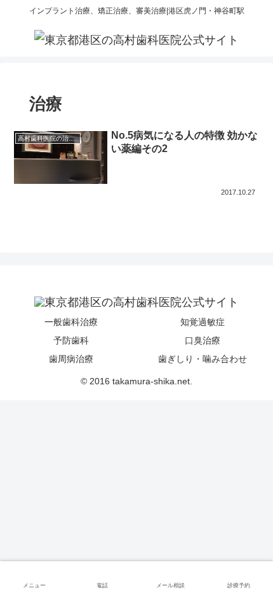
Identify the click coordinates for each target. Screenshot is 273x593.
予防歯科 (71, 340)
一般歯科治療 (71, 322)
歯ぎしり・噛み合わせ (202, 359)
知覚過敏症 (202, 322)
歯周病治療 (71, 359)
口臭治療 (202, 340)
